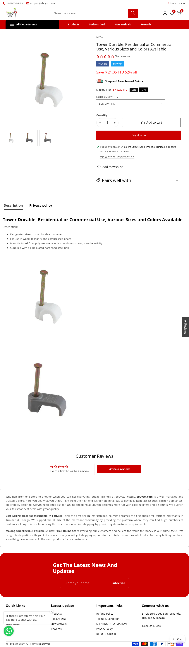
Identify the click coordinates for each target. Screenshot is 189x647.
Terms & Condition (107, 618)
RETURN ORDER (106, 634)
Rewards (145, 24)
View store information (117, 157)
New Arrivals (123, 24)
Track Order (13, 623)
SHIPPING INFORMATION (111, 623)
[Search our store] (133, 13)
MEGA (99, 37)
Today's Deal (97, 24)
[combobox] (94, 13)
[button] (105, 56)
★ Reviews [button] (185, 327)
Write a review (119, 469)
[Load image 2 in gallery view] (29, 138)
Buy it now (138, 135)
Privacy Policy (104, 629)
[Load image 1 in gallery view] (11, 138)
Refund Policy (104, 613)
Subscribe (118, 583)
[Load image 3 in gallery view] (47, 138)
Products (73, 24)
